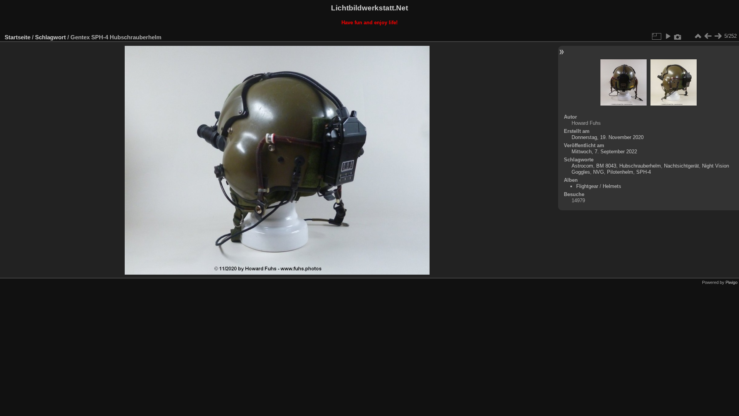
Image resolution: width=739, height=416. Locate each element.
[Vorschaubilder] (698, 36)
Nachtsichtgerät (681, 166)
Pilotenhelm (620, 172)
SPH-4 (643, 172)
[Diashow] (668, 36)
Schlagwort (50, 37)
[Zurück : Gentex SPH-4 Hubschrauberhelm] (708, 36)
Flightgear (587, 186)
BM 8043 (606, 166)
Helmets (612, 186)
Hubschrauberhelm (640, 166)
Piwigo (731, 282)
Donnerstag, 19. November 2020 (608, 137)
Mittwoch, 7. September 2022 (604, 151)
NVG (598, 172)
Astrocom (582, 166)
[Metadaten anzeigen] (678, 36)
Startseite (17, 37)
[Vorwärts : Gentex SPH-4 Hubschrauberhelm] (718, 36)
